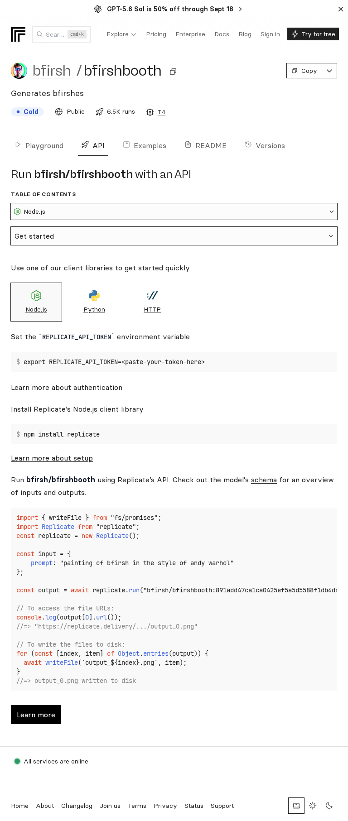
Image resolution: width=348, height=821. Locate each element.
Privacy (165, 806)
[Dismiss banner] (340, 9)
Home (20, 806)
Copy (309, 71)
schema (264, 479)
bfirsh (52, 70)
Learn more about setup (52, 457)
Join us (110, 806)
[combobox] (61, 34)
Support (222, 806)
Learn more (36, 714)
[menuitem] (122, 34)
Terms (137, 806)
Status (193, 806)
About (45, 806)
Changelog (76, 806)
